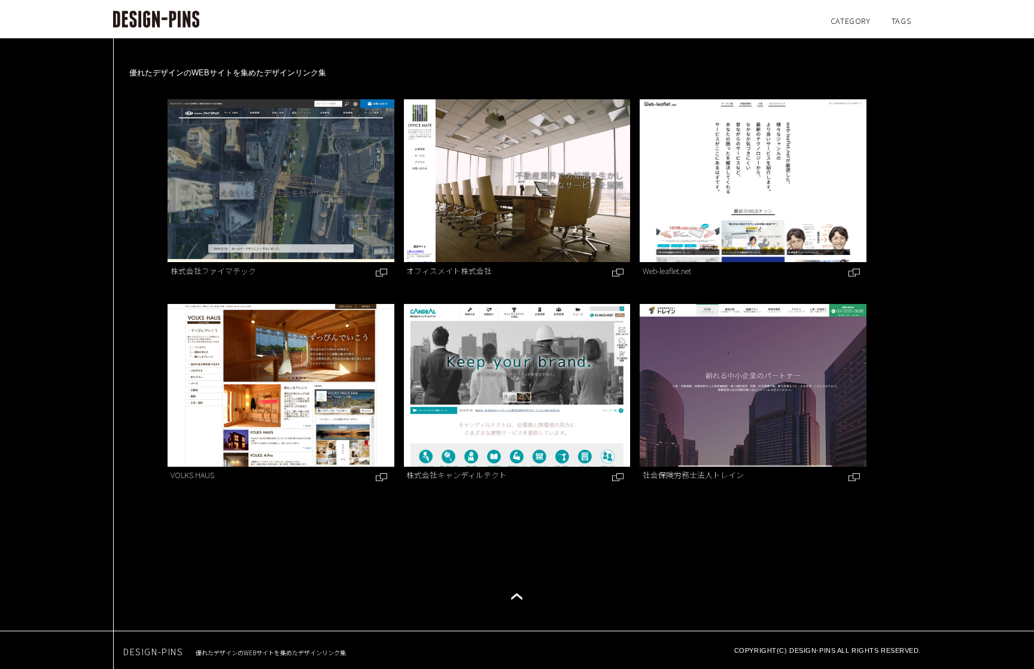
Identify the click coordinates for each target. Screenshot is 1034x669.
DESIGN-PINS (234, 651)
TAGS (901, 20)
